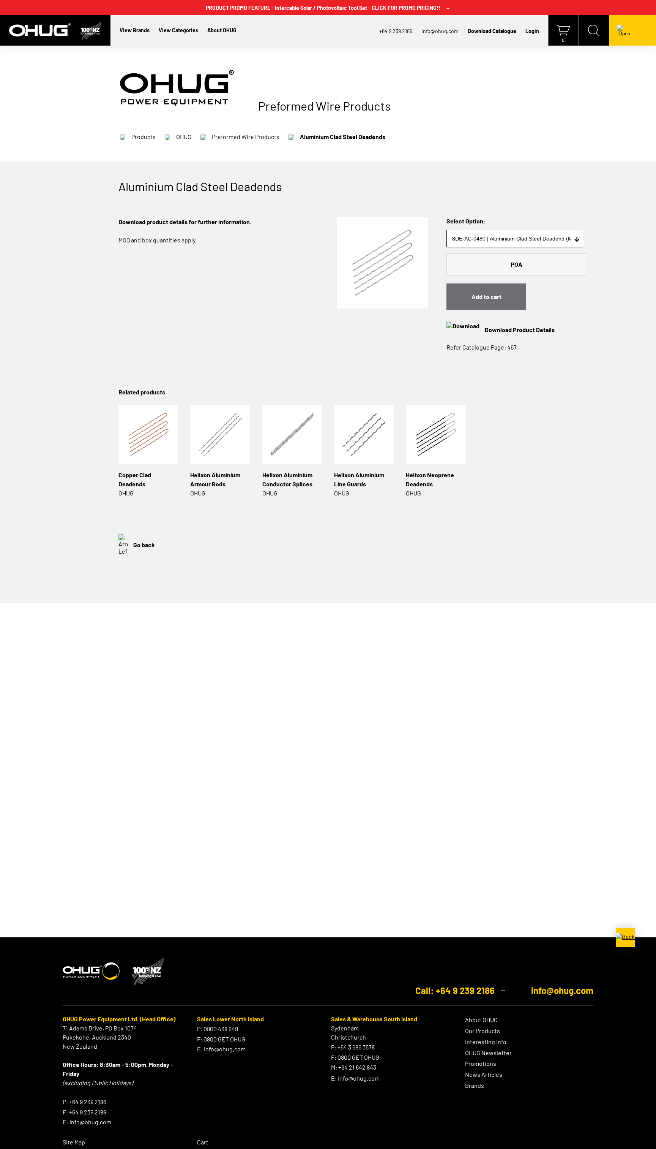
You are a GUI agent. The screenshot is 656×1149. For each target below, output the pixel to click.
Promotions (480, 1063)
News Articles (483, 1074)
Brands (474, 1085)
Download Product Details (520, 329)
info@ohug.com (440, 31)
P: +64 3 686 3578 (353, 1047)
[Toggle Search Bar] (593, 30)
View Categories (178, 30)
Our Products (482, 1030)
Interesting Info (485, 1041)
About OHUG (222, 30)
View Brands (135, 30)
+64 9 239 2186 (395, 31)
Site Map (74, 1142)
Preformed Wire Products (245, 136)
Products (143, 136)
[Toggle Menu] (624, 30)
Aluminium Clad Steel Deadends (342, 136)
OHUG (183, 136)
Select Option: (466, 221)
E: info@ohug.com (87, 1121)
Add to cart (486, 296)
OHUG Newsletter (488, 1052)
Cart (202, 1142)
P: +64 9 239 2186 (84, 1101)
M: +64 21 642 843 (353, 1067)
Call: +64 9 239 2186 (455, 990)
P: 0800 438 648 (217, 1028)
